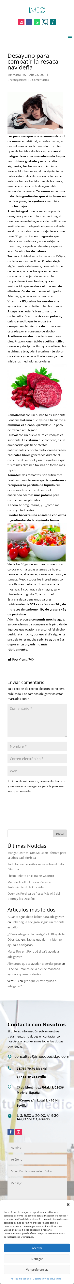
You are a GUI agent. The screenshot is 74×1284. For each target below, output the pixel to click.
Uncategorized (17, 80)
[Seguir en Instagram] (21, 22)
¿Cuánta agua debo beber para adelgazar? (35, 917)
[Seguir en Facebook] (29, 22)
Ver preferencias (37, 1269)
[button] (68, 1204)
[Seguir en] (45, 22)
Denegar (37, 1259)
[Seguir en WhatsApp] (37, 22)
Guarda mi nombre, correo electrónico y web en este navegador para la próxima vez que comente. (36, 786)
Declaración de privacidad (47, 1278)
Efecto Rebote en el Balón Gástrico (30, 876)
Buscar (60, 833)
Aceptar (37, 1248)
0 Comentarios (39, 80)
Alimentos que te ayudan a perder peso (34, 964)
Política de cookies (21, 1278)
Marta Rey (19, 75)
